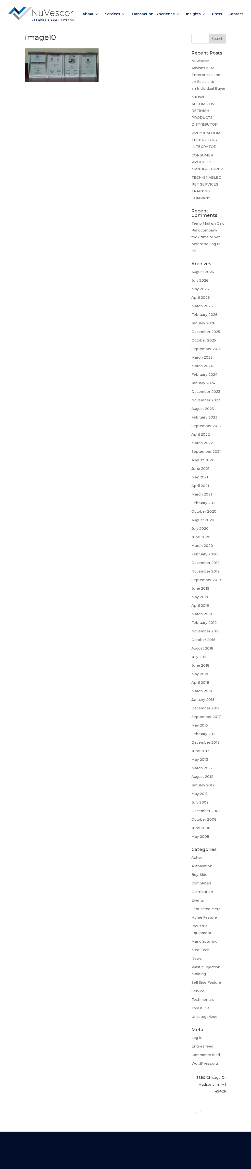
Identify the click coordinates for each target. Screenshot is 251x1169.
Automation (201, 866)
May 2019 (199, 597)
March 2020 (202, 545)
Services (112, 14)
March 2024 (202, 366)
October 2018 (203, 640)
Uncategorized (204, 1017)
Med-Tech (200, 950)
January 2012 (202, 785)
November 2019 (205, 571)
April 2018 (200, 682)
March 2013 (201, 768)
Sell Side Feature (206, 982)
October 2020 (203, 511)
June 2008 (200, 828)
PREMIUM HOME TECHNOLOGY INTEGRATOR (207, 140)
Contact (235, 14)
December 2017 (205, 708)
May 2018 (199, 674)
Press (217, 14)
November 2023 (205, 400)
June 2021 (200, 468)
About (88, 14)
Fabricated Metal (206, 909)
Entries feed (202, 1046)
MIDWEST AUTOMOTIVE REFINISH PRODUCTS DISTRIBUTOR (204, 111)
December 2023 (205, 391)
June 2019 (200, 588)
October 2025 (203, 340)
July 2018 (199, 657)
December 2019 (205, 563)
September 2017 (206, 717)
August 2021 (202, 460)
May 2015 (199, 725)
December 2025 (205, 332)
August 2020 (202, 520)
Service (197, 991)
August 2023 (202, 409)
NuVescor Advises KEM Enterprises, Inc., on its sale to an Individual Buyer (208, 75)
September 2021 (206, 451)
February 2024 (204, 374)
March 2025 (202, 357)
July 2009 (200, 802)
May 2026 (200, 289)
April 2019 (200, 605)
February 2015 (203, 734)
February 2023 (204, 417)
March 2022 (202, 443)
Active (196, 857)
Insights (193, 14)
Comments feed (205, 1055)
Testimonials (202, 999)
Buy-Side (199, 874)
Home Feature (204, 917)
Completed (201, 883)
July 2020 (200, 528)
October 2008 (203, 819)
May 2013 (199, 759)
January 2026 (203, 323)
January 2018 (202, 699)
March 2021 (201, 494)
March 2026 (202, 306)
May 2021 (199, 477)
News (196, 958)
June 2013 (200, 751)
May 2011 (199, 794)
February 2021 (204, 503)
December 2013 (205, 742)
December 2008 (206, 811)
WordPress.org (204, 1063)
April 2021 (200, 486)
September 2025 (206, 349)
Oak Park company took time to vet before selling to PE (207, 237)
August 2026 (202, 272)
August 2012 (202, 776)
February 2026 (204, 314)
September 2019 (206, 580)
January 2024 (203, 383)
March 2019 (201, 614)
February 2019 (204, 622)
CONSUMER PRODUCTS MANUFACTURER (207, 162)
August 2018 (202, 648)
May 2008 (200, 836)
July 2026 (199, 280)
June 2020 (200, 537)
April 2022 (200, 434)
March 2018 (201, 691)
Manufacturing (204, 941)
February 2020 (204, 554)
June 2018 (200, 665)
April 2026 (200, 297)
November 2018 (205, 631)
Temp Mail (200, 223)
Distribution (202, 892)
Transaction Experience (153, 14)
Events (197, 900)
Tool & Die (200, 1008)
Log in (196, 1038)
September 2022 (206, 426)
